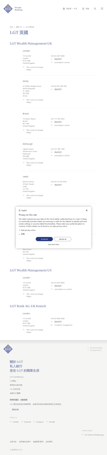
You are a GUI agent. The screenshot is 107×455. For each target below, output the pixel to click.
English (24, 210)
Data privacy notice (28, 230)
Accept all (44, 239)
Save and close (53, 244)
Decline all (62, 239)
